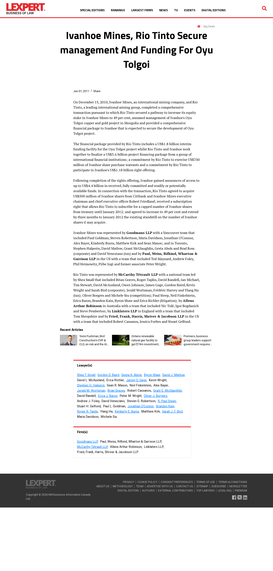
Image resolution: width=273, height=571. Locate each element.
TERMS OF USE (205, 482)
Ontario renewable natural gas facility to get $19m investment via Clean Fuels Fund (144, 340)
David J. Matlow (173, 375)
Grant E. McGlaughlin (167, 390)
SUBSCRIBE (218, 486)
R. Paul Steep (167, 401)
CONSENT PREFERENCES (177, 482)
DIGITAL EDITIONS (214, 10)
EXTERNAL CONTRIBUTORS (175, 490)
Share (96, 91)
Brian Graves (116, 390)
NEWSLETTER (238, 486)
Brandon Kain (165, 406)
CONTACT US (184, 486)
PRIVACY (128, 482)
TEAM (139, 486)
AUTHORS (148, 490)
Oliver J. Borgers (155, 396)
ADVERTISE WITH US (160, 486)
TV (176, 10)
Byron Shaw (152, 375)
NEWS (163, 10)
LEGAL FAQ (224, 490)
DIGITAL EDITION (128, 490)
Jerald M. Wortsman (91, 390)
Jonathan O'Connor (140, 406)
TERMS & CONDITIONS (232, 482)
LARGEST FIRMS (142, 10)
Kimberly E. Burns (127, 411)
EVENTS (189, 10)
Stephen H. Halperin (91, 385)
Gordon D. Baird (108, 375)
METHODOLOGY (123, 486)
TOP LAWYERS (205, 490)
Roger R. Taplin (87, 411)
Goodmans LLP (87, 441)
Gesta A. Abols (131, 375)
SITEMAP (202, 486)
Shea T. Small (86, 375)
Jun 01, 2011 (81, 91)
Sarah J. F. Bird (172, 411)
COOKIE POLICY (147, 482)
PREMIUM (241, 490)
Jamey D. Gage (136, 380)
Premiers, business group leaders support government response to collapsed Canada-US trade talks (198, 340)
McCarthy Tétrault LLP (92, 447)
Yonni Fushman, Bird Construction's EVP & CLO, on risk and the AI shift (93, 340)
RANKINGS (118, 10)
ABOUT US (102, 486)
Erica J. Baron (107, 396)
